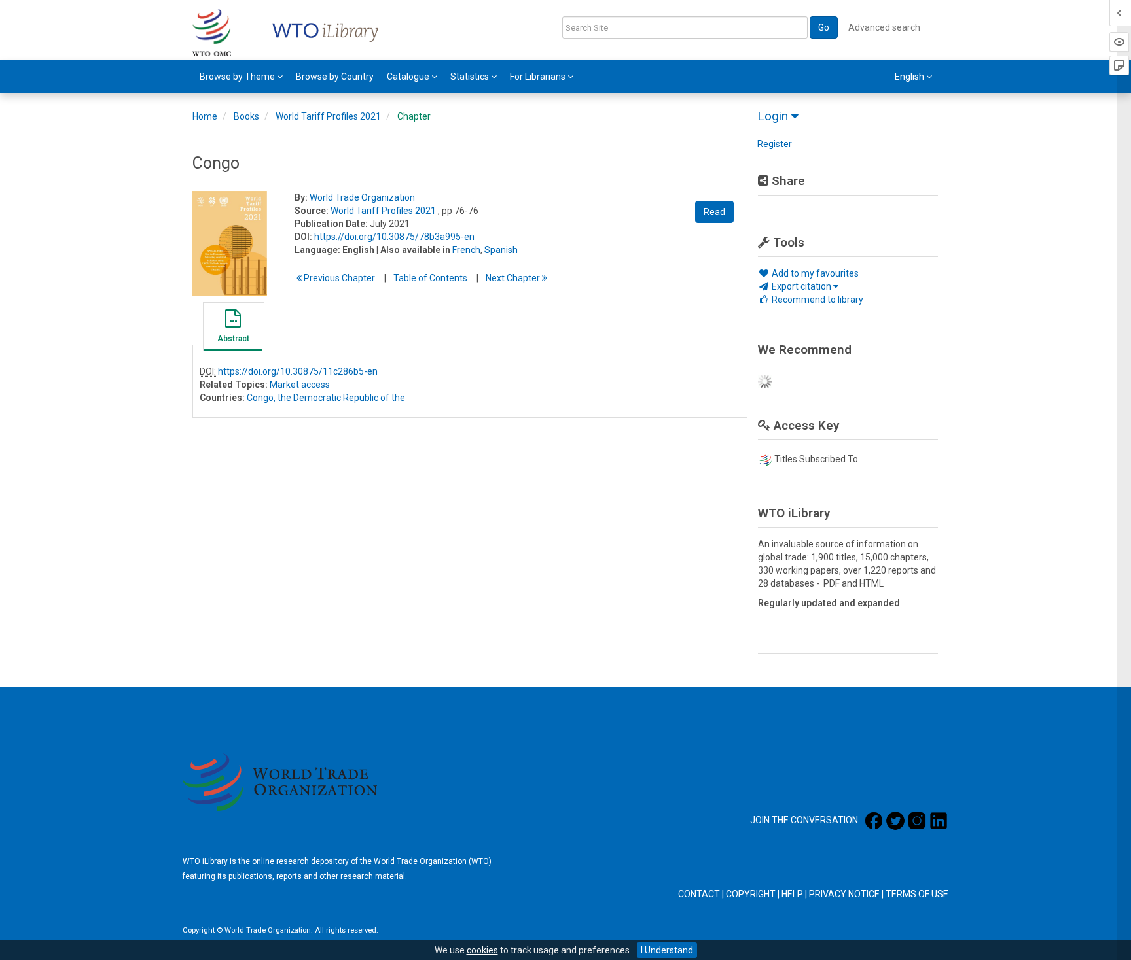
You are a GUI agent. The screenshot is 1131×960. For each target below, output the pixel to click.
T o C (430, 278)
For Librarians (538, 76)
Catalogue (409, 76)
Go (823, 27)
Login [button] (774, 116)
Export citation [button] (801, 286)
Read (714, 212)
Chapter (414, 116)
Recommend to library (816, 299)
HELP (792, 894)
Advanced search (884, 27)
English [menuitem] (910, 76)
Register (774, 144)
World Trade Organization (362, 197)
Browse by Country (335, 76)
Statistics (470, 76)
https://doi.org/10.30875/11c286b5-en (298, 371)
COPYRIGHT (751, 894)
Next (514, 278)
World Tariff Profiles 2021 (328, 116)
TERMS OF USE (917, 894)
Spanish (501, 250)
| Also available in (413, 250)
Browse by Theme (238, 76)
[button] (233, 328)
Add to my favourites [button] (814, 273)
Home (204, 116)
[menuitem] (241, 76)
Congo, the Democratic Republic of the (326, 397)
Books (246, 116)
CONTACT (699, 894)
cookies (482, 950)
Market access (300, 384)
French (466, 250)
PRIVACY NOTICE (844, 894)
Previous (338, 278)
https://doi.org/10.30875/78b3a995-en (394, 236)
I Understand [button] (667, 950)
